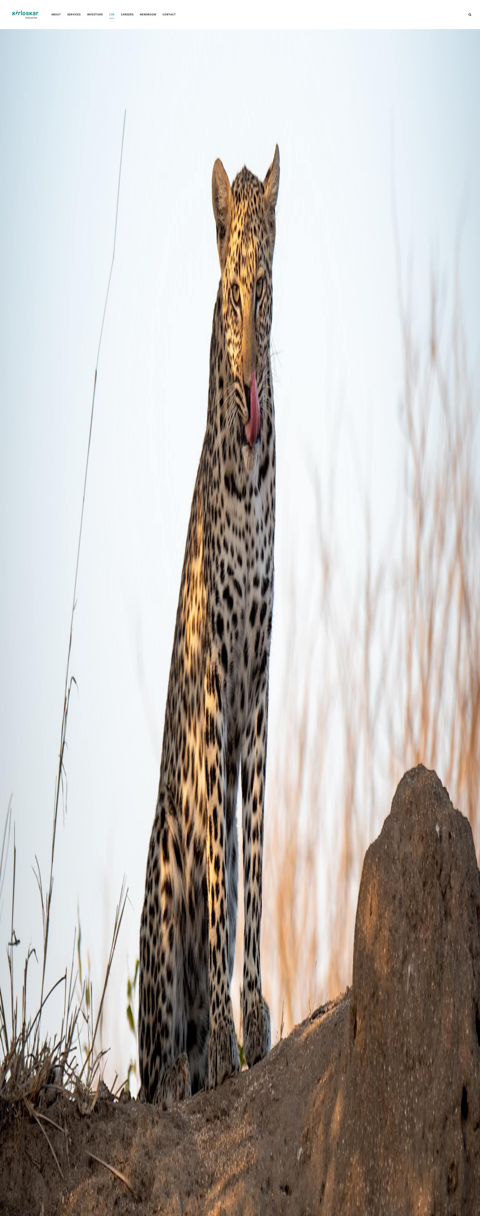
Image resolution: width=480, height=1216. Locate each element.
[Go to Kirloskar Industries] (25, 14)
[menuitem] (56, 14)
